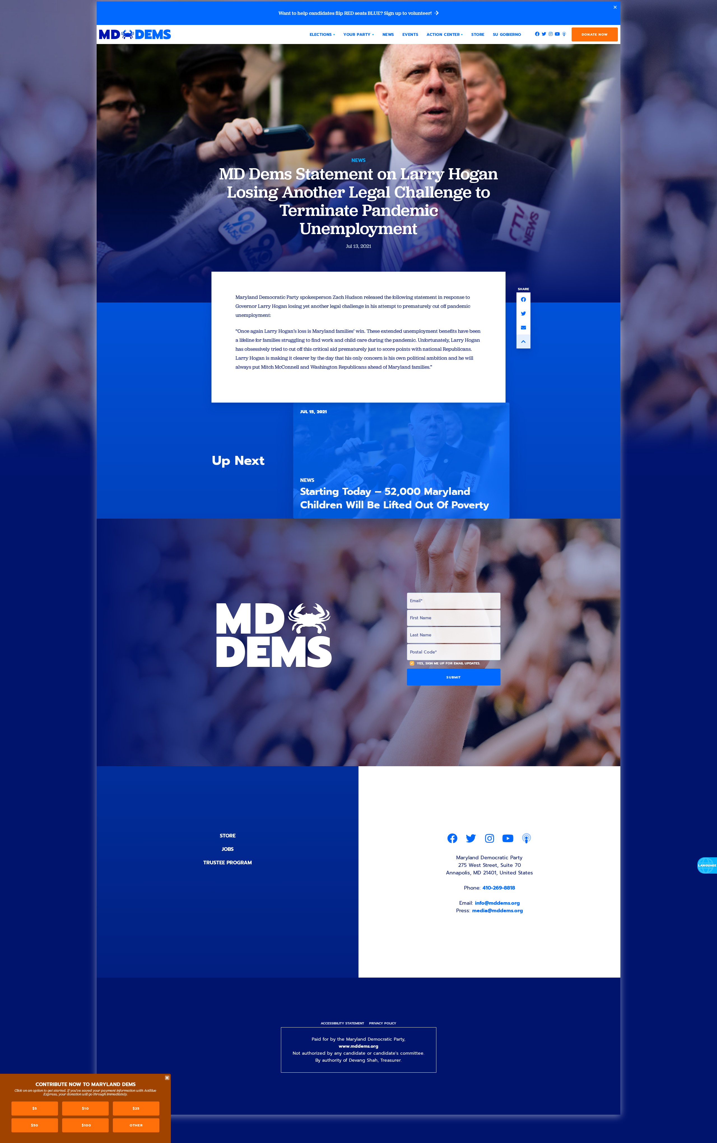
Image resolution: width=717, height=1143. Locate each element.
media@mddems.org (497, 911)
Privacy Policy (382, 1023)
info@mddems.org (497, 903)
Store (228, 836)
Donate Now (595, 34)
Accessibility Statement (342, 1023)
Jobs (228, 849)
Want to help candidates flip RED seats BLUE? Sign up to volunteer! (355, 13)
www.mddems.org (358, 1046)
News (358, 160)
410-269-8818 (499, 888)
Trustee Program (227, 863)
